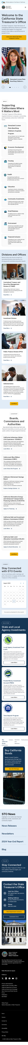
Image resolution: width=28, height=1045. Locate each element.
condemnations (17, 393)
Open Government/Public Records (9, 991)
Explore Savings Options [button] (12, 488)
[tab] (10, 87)
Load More (14, 403)
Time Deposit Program (11, 715)
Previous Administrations (7, 983)
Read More (8, 295)
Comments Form (14, 916)
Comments (4, 1024)
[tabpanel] (14, 48)
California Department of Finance (9, 987)
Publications (4, 994)
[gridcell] (14, 601)
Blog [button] (4, 849)
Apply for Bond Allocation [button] (12, 547)
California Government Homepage (9, 989)
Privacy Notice (5, 1032)
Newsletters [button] (8, 833)
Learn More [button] (8, 448)
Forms (3, 993)
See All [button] (16, 769)
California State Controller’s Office (9, 985)
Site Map (4, 1035)
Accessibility (4, 1028)
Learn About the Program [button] (12, 468)
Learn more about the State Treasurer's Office (14, 37)
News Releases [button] (9, 825)
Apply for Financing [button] (10, 508)
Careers (3, 1017)
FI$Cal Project (5, 1003)
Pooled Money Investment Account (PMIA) (12, 682)
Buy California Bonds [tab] (4, 741)
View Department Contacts (14, 911)
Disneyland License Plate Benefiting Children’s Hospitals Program (17, 80)
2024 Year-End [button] (12, 841)
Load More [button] (14, 554)
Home (3, 1013)
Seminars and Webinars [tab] (17, 741)
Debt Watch (4, 996)
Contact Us (4, 1021)
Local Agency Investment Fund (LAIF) (13, 648)
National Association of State (11, 1004)
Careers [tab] (11, 740)
